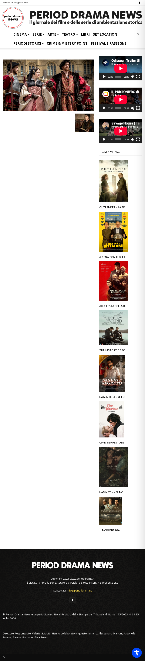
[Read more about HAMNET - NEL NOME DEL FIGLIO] (113, 487)
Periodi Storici (27, 43)
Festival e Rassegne (108, 43)
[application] (120, 68)
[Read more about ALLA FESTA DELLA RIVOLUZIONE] (113, 300)
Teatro (68, 34)
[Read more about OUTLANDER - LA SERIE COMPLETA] (113, 202)
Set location (105, 34)
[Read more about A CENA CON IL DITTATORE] (113, 251)
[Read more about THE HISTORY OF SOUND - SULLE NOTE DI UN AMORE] (113, 345)
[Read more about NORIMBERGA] (110, 525)
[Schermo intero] (138, 77)
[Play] (104, 77)
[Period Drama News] (72, 18)
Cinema (20, 34)
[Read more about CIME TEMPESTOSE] (111, 437)
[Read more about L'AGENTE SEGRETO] (112, 391)
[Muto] (132, 77)
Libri (85, 34)
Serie (37, 34)
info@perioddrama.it (79, 590)
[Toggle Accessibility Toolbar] (136, 652)
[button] (137, 34)
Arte (52, 34)
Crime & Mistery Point (67, 43)
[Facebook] (139, 2)
